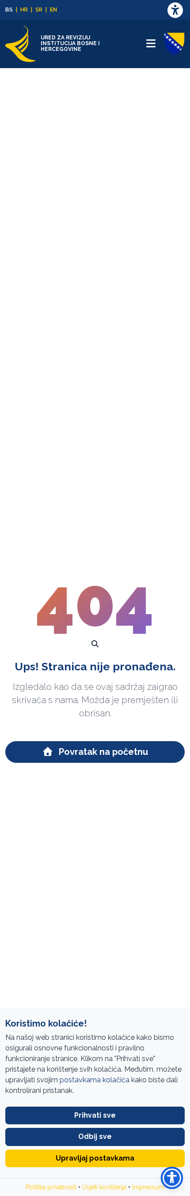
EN (53, 9)
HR (24, 9)
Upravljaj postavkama (95, 1158)
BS (9, 9)
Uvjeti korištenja (104, 1187)
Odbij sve (95, 1136)
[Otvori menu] (150, 43)
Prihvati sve (95, 1115)
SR (38, 9)
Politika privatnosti (51, 1187)
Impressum (148, 1187)
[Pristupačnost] (175, 10)
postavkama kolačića (94, 1080)
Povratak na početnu (102, 751)
